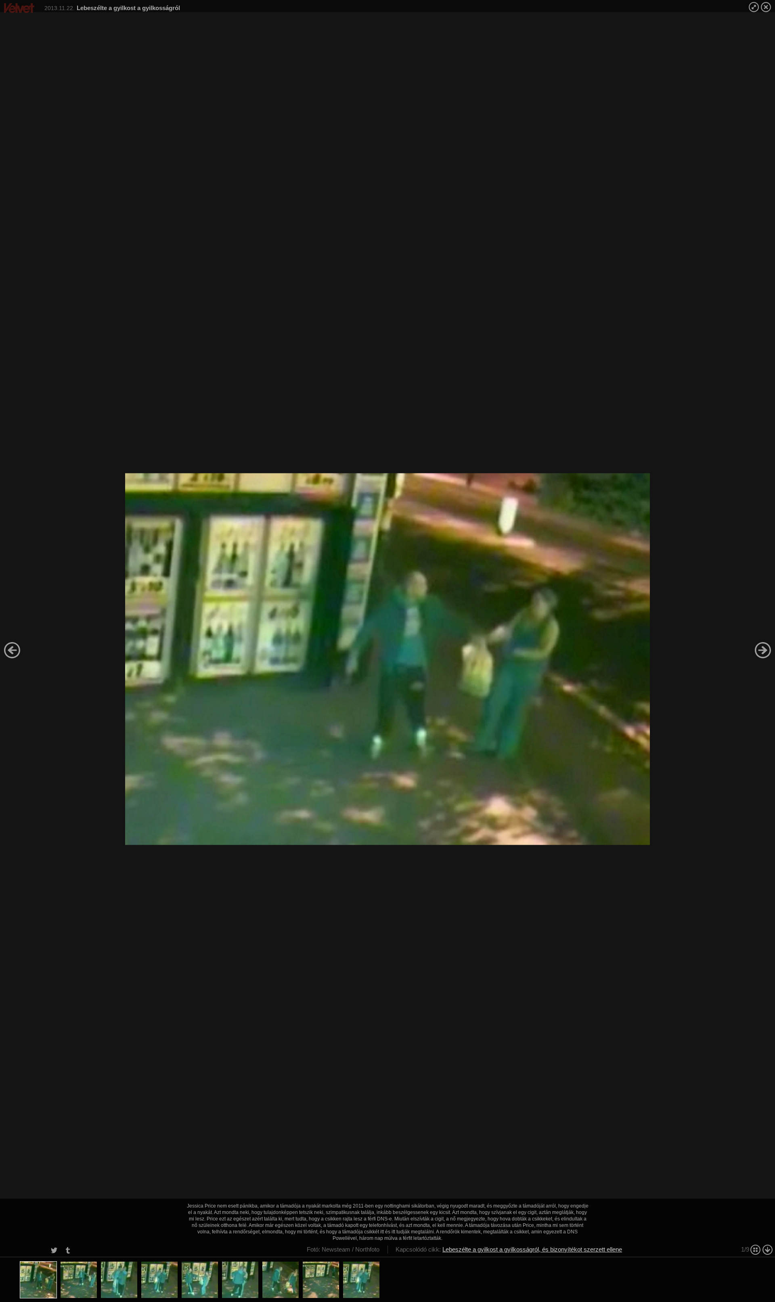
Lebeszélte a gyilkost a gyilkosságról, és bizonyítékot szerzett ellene (532, 1249)
